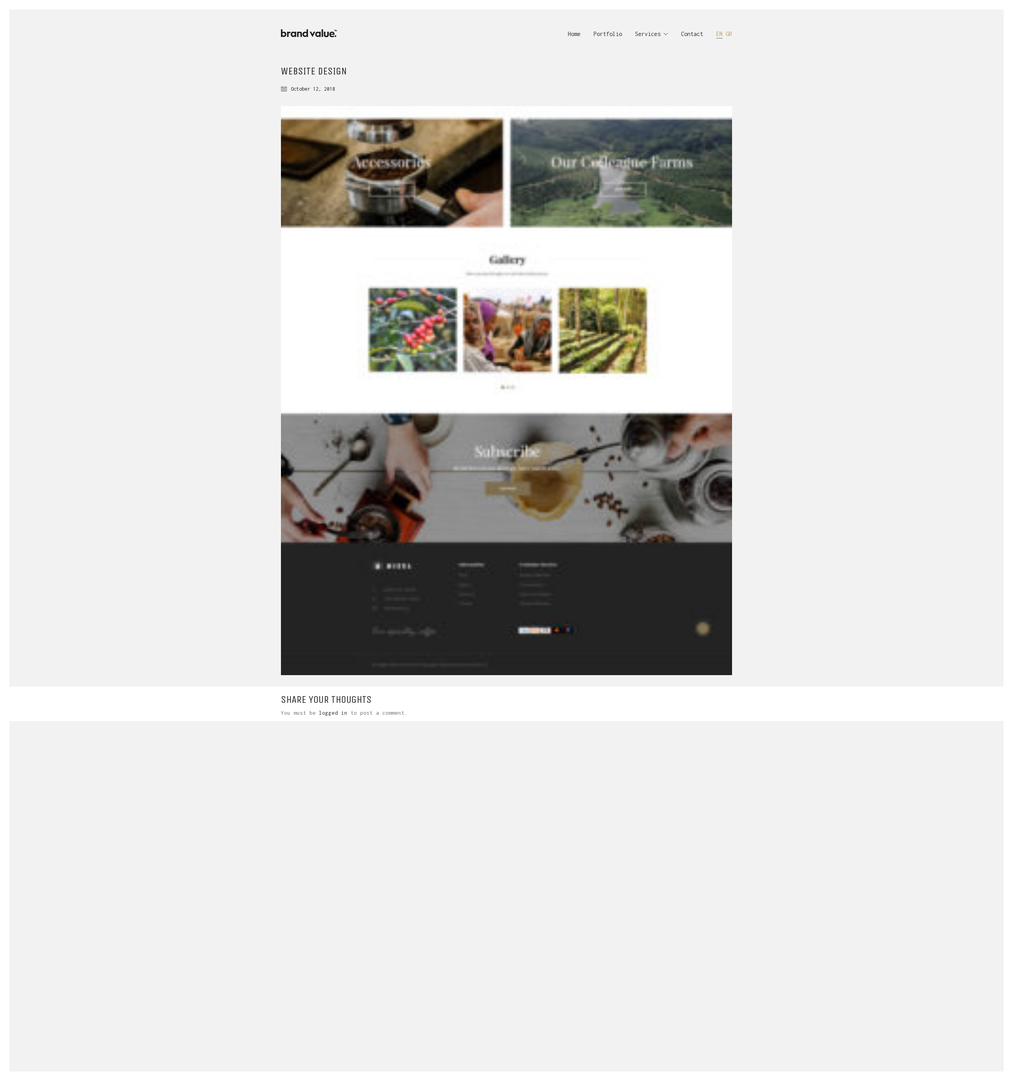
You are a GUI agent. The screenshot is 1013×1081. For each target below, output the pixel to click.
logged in (333, 713)
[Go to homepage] (311, 33)
